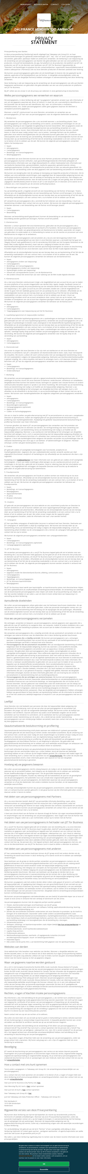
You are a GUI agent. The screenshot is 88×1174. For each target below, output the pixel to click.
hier (38, 1083)
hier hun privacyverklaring (68, 924)
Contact (55, 4)
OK (44, 1164)
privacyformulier (56, 756)
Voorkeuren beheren (25, 1156)
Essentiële (44, 1169)
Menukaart (25, 4)
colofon (65, 4)
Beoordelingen (41, 4)
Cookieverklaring (23, 460)
